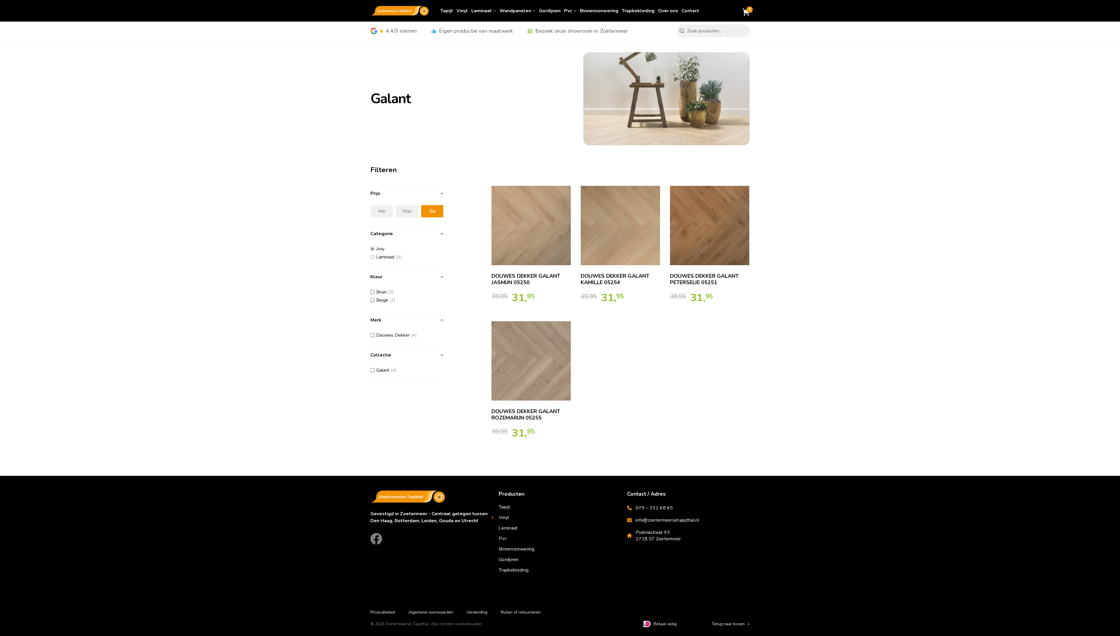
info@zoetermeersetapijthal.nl (667, 520)
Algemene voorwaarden (430, 612)
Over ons (668, 11)
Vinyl (462, 11)
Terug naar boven (728, 624)
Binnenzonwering (599, 11)
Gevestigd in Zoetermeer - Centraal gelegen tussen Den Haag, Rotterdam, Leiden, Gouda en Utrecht (429, 517)
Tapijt (446, 11)
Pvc (568, 11)
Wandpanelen (515, 11)
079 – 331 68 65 (654, 508)
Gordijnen (550, 11)
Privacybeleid (382, 612)
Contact (690, 11)
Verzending (477, 612)
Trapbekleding (638, 11)
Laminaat (481, 11)
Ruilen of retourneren (521, 612)
